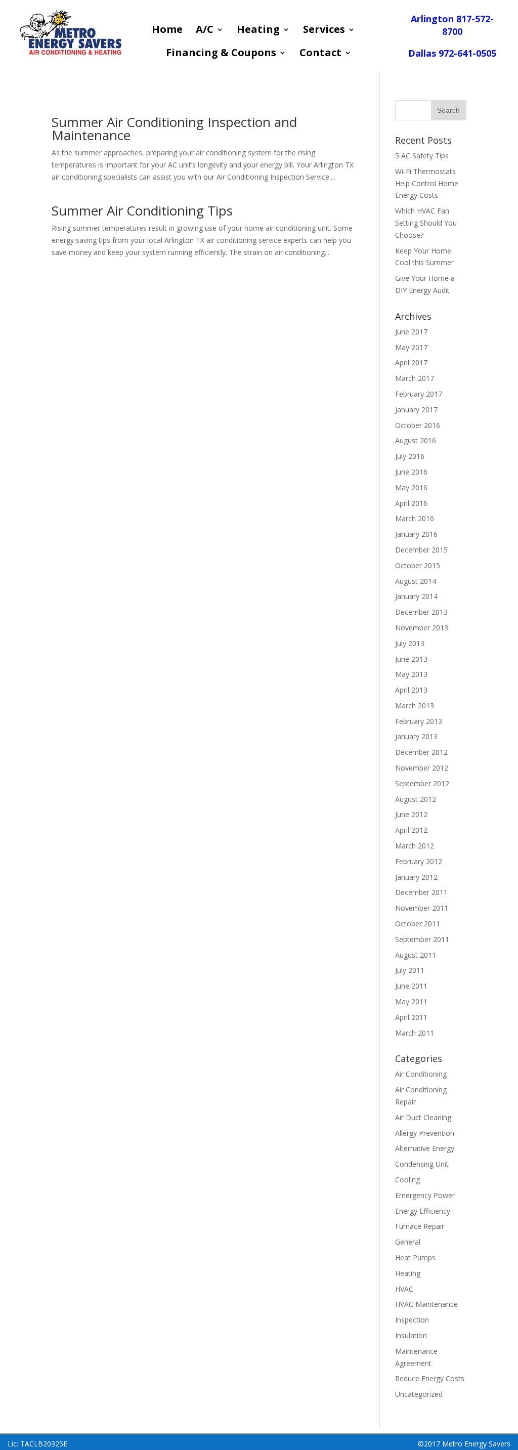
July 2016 (409, 456)
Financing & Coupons (221, 54)
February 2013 (418, 721)
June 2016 (411, 472)
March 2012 (414, 845)
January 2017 (416, 409)
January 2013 (416, 736)
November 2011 (421, 908)
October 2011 (417, 923)
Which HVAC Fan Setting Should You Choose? (426, 223)
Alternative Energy (424, 1148)
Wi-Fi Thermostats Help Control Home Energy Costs (426, 183)
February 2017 (418, 394)
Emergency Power (425, 1195)
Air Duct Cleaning (423, 1117)
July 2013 (409, 643)
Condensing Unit (422, 1164)
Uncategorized (419, 1394)
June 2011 (411, 986)
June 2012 (411, 814)
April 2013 (411, 690)
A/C (204, 31)
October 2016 (417, 425)
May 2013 (411, 674)
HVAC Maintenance (426, 1304)
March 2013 (414, 705)
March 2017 (414, 378)
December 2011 (421, 892)
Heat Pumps (415, 1257)
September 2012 (422, 783)
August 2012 (415, 799)
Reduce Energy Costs (429, 1378)
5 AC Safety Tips (422, 155)
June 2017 (411, 331)
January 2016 (416, 534)
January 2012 (416, 877)
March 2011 (414, 1033)
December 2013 (421, 612)
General (407, 1242)
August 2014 (415, 581)
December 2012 (421, 752)
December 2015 (421, 550)
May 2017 (411, 347)
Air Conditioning (421, 1074)
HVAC (404, 1289)
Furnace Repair (419, 1226)
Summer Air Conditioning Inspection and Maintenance (174, 128)
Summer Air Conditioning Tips (142, 210)
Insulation (411, 1335)
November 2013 (421, 627)
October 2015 (417, 565)
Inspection (412, 1320)
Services (324, 31)
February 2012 (418, 861)
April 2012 (411, 830)
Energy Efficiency (422, 1211)
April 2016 (411, 503)
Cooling (407, 1179)
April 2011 (411, 1017)
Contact (320, 54)
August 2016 (415, 440)
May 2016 (411, 487)
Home (167, 31)
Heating (258, 31)
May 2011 (411, 1001)
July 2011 (409, 970)
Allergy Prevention (424, 1133)
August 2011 (415, 955)
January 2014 (416, 596)
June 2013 (411, 659)
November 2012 (421, 768)
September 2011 (422, 939)
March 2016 (414, 518)
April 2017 (411, 362)
